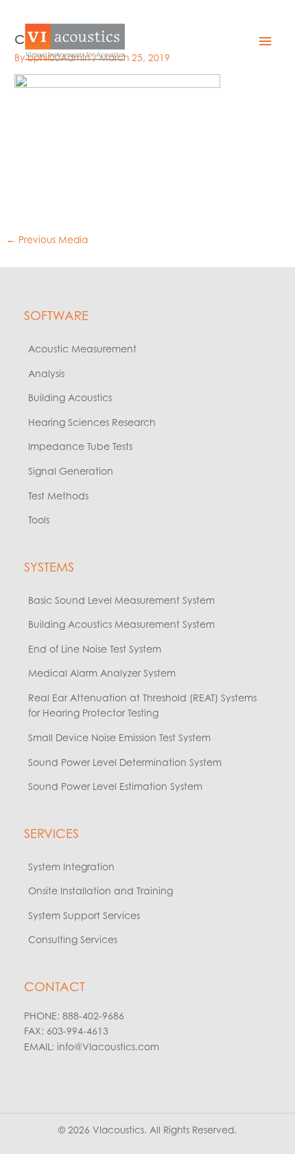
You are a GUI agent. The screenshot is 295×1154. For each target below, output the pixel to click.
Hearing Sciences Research (92, 422)
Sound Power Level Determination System (125, 762)
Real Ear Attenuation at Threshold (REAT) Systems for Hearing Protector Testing (142, 705)
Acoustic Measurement (82, 348)
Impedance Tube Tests (80, 446)
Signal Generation (70, 471)
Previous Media (47, 239)
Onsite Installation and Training (100, 890)
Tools (38, 519)
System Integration (71, 866)
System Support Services (84, 915)
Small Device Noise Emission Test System (119, 737)
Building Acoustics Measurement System (121, 624)
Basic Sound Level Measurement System (121, 600)
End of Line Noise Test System (94, 649)
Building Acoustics (70, 397)
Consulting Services (72, 939)
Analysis (46, 373)
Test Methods (58, 495)
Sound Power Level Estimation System (115, 786)
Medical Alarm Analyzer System (102, 673)
